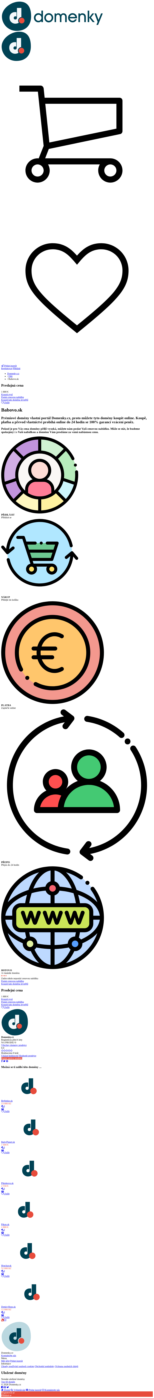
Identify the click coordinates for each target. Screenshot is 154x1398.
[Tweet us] (8, 1387)
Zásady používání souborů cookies (17, 1366)
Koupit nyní (7, 394)
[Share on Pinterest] (7, 1061)
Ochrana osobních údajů (66, 1366)
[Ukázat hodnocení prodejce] (6, 1050)
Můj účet (5, 1361)
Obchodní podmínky (44, 1366)
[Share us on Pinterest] (5, 1387)
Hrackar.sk (6, 1265)
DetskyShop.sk (8, 1307)
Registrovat (6, 368)
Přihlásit (16, 368)
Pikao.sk (5, 1224)
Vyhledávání (19, 1390)
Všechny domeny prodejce (14, 1045)
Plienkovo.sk (7, 1183)
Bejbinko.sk (7, 1101)
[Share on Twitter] (4, 1061)
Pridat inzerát (16, 1361)
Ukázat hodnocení (9, 1055)
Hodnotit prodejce (27, 1055)
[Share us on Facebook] (2, 1387)
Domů (6, 1390)
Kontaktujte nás (8, 1355)
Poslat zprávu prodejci (11, 1058)
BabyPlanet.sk (8, 1142)
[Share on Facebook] (2, 1061)
